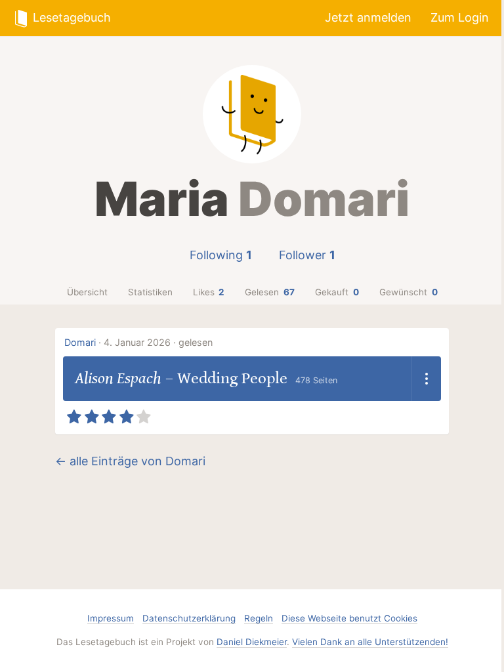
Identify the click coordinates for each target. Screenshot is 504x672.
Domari (80, 342)
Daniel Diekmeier (252, 642)
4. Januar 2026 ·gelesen (158, 342)
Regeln (258, 618)
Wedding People (232, 378)
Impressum (110, 618)
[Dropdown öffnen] (426, 378)
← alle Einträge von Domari (130, 461)
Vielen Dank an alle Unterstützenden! (370, 642)
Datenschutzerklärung (189, 618)
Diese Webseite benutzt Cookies (349, 618)
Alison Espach (118, 378)
